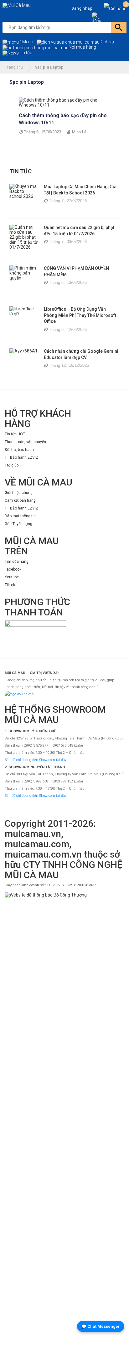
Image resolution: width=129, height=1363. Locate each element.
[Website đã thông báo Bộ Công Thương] (64, 1125)
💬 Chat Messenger (100, 1326)
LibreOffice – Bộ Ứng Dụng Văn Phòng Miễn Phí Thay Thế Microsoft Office (80, 315)
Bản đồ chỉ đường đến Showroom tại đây (35, 760)
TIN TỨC (20, 171)
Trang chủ (14, 67)
